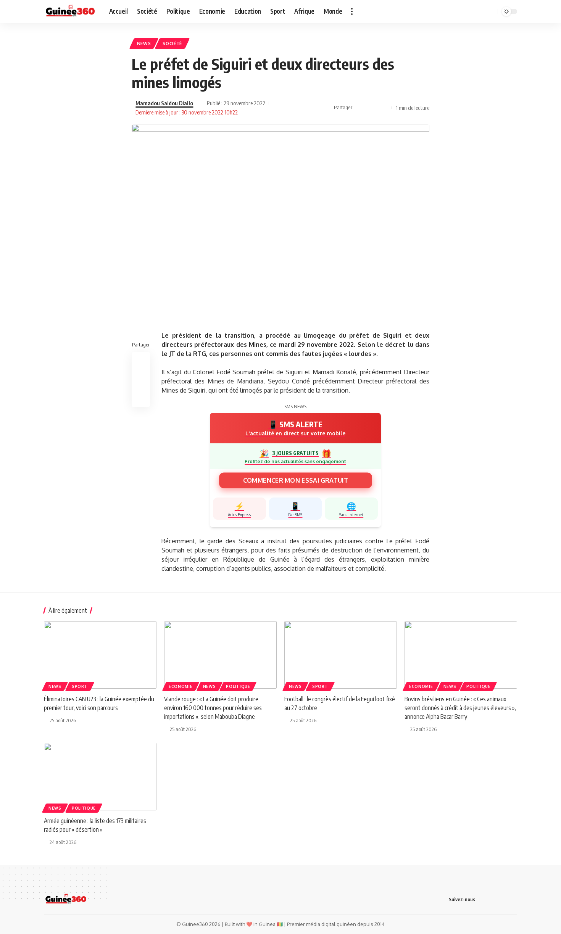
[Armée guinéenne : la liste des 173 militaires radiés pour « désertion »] (100, 776)
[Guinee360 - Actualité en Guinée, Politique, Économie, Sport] (70, 11)
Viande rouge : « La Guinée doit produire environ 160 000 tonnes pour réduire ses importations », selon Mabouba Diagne (213, 707)
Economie (181, 686)
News (144, 43)
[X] (453, 11)
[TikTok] (470, 11)
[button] (352, 11)
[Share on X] (372, 107)
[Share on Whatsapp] (384, 107)
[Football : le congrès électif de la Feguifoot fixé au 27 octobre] (340, 655)
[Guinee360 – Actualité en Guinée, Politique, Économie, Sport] (66, 899)
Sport (80, 686)
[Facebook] (444, 11)
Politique (238, 686)
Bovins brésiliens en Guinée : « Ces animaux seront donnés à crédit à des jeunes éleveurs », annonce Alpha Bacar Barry (460, 707)
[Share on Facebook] (360, 107)
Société (172, 43)
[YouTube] (461, 11)
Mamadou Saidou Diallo (164, 103)
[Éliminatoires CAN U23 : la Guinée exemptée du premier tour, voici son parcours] (100, 655)
